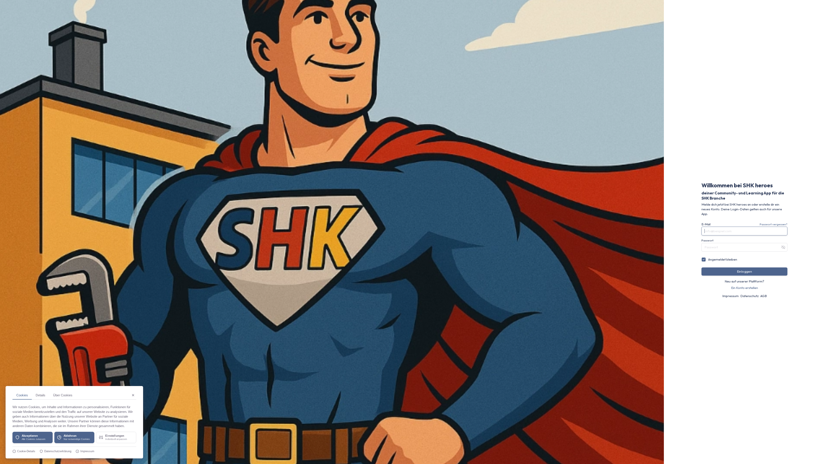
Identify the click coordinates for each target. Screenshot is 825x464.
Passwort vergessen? (773, 224)
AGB (763, 296)
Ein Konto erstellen (744, 288)
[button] (32, 437)
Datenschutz (749, 296)
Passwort (707, 240)
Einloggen (744, 271)
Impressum (730, 296)
